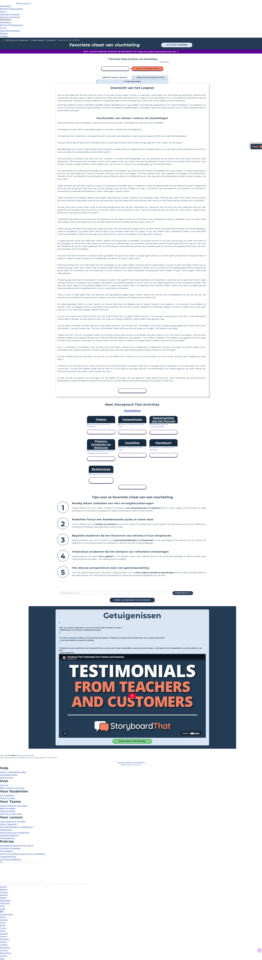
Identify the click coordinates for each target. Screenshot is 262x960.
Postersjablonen (7, 838)
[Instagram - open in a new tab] (1, 873)
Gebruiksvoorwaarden (10, 848)
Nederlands (5, 900)
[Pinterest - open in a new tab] (1, 880)
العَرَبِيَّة (2, 909)
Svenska (4, 920)
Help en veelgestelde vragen (13, 772)
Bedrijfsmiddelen (8, 808)
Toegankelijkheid (8, 857)
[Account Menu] (5, 20)
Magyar (3, 942)
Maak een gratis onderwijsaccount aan (157, 51)
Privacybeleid (6, 851)
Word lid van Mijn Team (11, 814)
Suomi (3, 923)
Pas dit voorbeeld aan (147, 69)
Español (3, 889)
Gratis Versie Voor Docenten (13, 821)
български (5, 947)
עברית (2, 906)
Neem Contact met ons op (12, 788)
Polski (3, 931)
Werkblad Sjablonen (9, 835)
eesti (2, 958)
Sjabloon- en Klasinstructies (150, 77)
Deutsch (4, 895)
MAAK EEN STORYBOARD (132, 741)
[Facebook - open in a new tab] (1, 869)
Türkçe (3, 928)
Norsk (2, 925)
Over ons (4, 785)
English (3, 887)
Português (5, 903)
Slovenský (4, 939)
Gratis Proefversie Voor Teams (14, 806)
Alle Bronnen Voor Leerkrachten (17, 40)
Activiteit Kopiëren (176, 45)
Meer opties (164, 62)
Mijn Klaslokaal (7, 795)
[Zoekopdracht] (15, 9)
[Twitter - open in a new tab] (1, 876)
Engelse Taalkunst (37, 40)
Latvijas (3, 956)
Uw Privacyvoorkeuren (10, 859)
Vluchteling (51, 40)
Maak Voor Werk (7, 811)
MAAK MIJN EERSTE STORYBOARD (131, 762)
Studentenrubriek (132, 81)
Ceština (3, 936)
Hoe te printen (6, 778)
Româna (4, 934)
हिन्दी (1, 911)
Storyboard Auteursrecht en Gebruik (16, 845)
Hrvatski (4, 945)
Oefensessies (6, 830)
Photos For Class (7, 798)
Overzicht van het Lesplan (114, 77)
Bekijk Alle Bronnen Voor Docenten (132, 600)
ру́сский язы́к (6, 914)
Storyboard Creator (9, 775)
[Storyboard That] (23, 3)
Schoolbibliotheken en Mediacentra (16, 827)
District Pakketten (8, 824)
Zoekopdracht (182, 593)
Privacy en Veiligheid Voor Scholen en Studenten (22, 854)
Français (4, 892)
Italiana (3, 898)
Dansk (3, 917)
